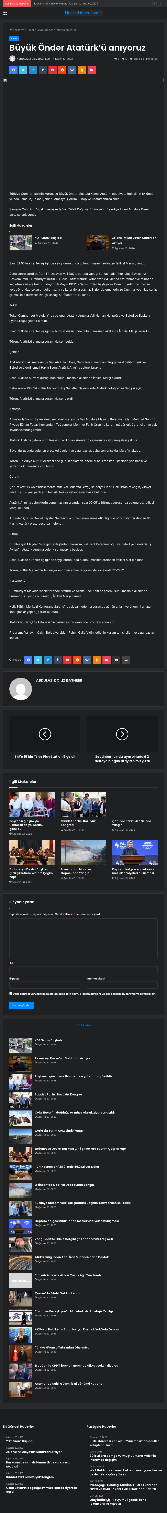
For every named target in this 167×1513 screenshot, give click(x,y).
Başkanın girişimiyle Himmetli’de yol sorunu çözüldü (65, 3)
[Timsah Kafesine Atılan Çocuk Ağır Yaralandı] (20, 1280)
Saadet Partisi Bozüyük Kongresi (78, 823)
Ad (12, 963)
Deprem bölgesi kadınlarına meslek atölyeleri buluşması (133, 871)
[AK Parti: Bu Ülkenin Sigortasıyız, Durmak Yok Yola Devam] (20, 1335)
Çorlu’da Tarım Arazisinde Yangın (131, 823)
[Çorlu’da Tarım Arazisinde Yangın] (135, 804)
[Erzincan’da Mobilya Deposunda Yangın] (83, 853)
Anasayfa (18, 29)
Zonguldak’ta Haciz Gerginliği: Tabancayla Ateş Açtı (74, 1239)
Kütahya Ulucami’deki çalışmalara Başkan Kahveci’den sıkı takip (83, 1203)
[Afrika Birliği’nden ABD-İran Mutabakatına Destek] (20, 1262)
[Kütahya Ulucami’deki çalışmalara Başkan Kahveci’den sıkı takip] (20, 1208)
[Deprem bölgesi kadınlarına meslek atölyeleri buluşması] (135, 853)
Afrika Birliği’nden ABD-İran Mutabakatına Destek (72, 1257)
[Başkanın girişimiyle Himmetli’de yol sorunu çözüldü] (32, 804)
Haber (30, 29)
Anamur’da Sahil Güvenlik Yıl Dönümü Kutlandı (69, 1384)
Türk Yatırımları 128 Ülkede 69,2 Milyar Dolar (67, 1167)
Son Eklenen (84, 1025)
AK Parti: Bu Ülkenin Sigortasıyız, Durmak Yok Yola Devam (77, 1329)
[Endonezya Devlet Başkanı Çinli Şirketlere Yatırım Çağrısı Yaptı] (32, 853)
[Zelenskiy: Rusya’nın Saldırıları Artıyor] (98, 242)
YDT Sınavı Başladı (48, 238)
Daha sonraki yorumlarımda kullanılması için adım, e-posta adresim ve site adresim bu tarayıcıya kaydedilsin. (84, 993)
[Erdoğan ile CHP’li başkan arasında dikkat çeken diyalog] (20, 1371)
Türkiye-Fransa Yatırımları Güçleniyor (63, 1347)
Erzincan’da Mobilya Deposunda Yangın (76, 871)
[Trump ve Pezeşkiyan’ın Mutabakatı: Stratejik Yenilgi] (20, 1317)
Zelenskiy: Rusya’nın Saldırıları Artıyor (62, 1058)
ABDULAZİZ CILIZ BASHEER (33, 58)
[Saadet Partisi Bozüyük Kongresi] (83, 804)
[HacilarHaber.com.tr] (83, 13)
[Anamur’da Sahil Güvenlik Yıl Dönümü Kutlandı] (20, 1389)
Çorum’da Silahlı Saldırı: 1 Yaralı (58, 1293)
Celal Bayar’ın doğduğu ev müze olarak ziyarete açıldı (75, 1112)
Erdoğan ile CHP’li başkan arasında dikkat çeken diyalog (76, 1366)
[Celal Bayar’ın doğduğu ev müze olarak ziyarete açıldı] (20, 1118)
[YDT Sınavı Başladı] (21, 242)
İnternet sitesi (96, 978)
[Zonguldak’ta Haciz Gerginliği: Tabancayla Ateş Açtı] (20, 1244)
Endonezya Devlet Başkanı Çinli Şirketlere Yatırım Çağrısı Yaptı (31, 873)
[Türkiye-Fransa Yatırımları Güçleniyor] (20, 1353)
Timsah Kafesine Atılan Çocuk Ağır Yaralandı (68, 1275)
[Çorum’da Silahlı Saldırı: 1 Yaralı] (20, 1298)
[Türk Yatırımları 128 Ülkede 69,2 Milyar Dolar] (20, 1172)
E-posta (15, 978)
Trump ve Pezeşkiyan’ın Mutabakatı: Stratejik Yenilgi (74, 1311)
